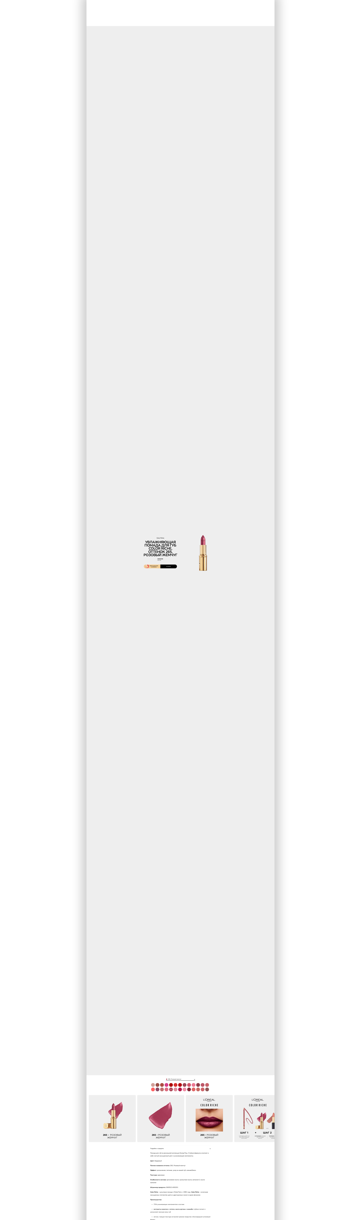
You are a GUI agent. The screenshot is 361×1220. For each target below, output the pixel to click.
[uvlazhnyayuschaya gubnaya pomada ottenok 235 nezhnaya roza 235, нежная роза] (157, 1089)
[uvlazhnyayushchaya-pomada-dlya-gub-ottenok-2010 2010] (180, 1089)
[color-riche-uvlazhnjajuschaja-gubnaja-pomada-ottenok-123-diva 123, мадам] (175, 1085)
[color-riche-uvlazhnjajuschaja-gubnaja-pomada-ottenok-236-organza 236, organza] (162, 1089)
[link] (160, 559)
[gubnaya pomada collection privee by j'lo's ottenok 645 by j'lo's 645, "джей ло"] (207, 1089)
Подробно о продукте (157, 1148)
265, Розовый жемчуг (174, 1079)
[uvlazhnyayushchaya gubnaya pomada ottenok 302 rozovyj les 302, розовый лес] (175, 1089)
